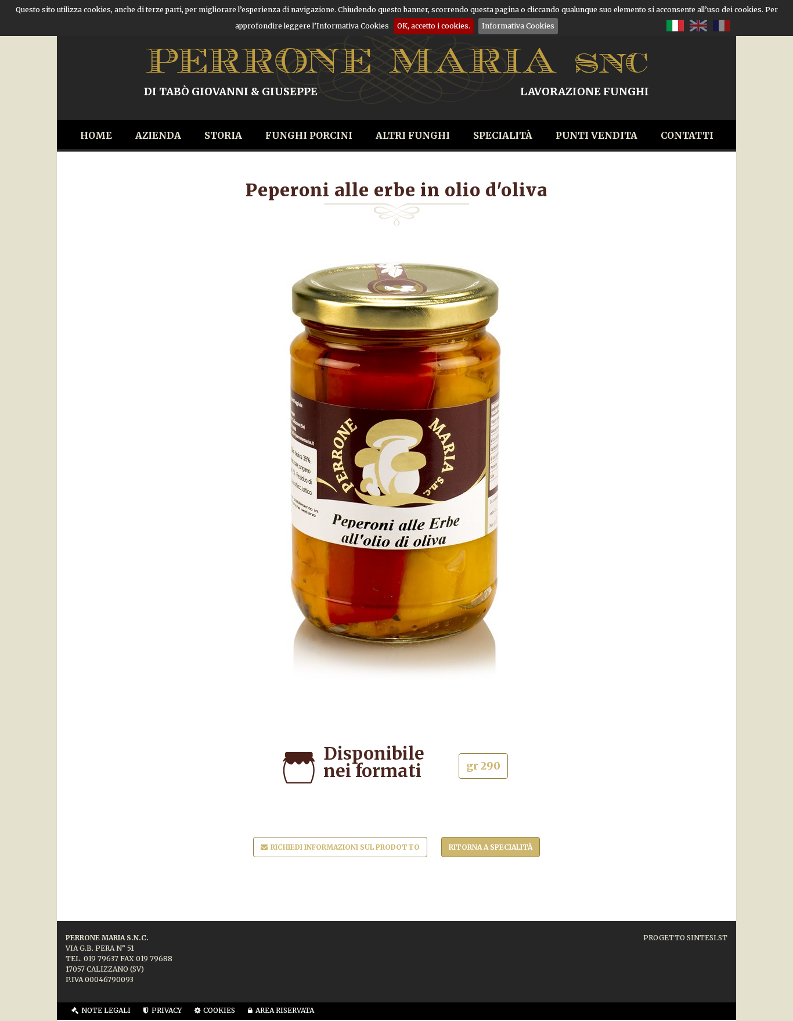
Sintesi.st (707, 937)
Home (96, 135)
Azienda (158, 135)
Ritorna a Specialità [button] (490, 847)
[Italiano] (675, 25)
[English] (698, 25)
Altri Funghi (413, 135)
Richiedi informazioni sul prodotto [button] (345, 847)
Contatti (687, 135)
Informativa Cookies (518, 25)
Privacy (167, 1010)
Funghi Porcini (308, 135)
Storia (223, 135)
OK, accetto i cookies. (433, 25)
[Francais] (721, 25)
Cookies (219, 1010)
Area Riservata (284, 1010)
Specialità (502, 135)
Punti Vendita (596, 135)
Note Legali (106, 1010)
